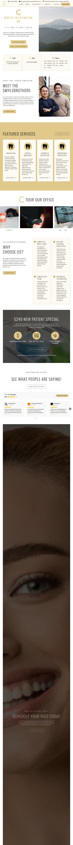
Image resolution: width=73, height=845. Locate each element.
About (27, 4)
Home (21, 4)
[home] (4, 3)
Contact (57, 4)
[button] (37, 4)
